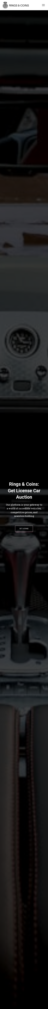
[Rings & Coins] (17, 5)
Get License (24, 529)
